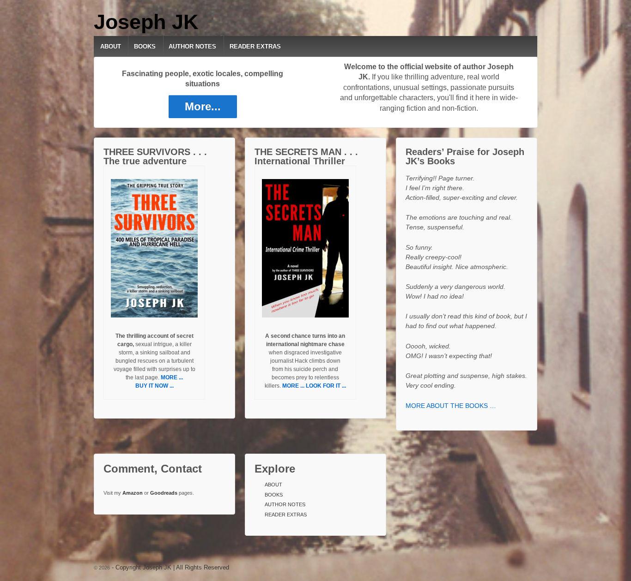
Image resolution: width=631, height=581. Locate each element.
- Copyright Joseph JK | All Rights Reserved (169, 567)
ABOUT (110, 46)
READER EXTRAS (255, 46)
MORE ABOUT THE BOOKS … (451, 405)
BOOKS (145, 46)
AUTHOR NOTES (192, 46)
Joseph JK (146, 22)
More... (203, 106)
